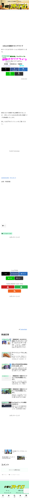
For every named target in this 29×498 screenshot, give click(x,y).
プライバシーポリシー (21, 493)
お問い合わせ (21, 490)
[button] (19, 74)
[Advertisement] (14, 27)
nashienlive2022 (5, 177)
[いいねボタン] (3, 226)
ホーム (7, 490)
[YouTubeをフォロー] (7, 287)
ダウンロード (13, 177)
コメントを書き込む (14, 470)
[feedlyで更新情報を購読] (21, 287)
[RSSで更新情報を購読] (14, 291)
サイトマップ (7, 493)
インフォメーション (7, 233)
